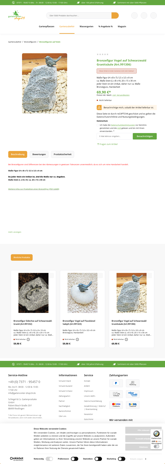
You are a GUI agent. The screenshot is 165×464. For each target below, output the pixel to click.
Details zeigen (136, 459)
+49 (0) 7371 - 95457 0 (24, 382)
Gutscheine (88, 419)
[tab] (17, 154)
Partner (62, 401)
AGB (119, 128)
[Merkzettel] (134, 15)
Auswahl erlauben (143, 439)
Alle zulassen (144, 430)
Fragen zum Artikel (109, 144)
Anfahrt (87, 386)
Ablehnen (143, 447)
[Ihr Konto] (153, 15)
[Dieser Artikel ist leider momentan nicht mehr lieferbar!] (28, 339)
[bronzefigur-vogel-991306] (44, 83)
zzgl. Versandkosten (121, 95)
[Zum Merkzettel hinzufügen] (75, 58)
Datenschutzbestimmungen (123, 125)
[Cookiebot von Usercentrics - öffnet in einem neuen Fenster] (16, 459)
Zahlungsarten (64, 396)
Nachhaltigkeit (64, 406)
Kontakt (87, 381)
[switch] (74, 459)
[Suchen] (115, 15)
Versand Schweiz (65, 391)
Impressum (88, 391)
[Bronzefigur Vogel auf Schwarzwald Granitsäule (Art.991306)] (131, 309)
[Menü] (160, 430)
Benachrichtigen (145, 136)
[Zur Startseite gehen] (25, 15)
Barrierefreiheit (65, 411)
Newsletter (88, 414)
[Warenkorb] (144, 15)
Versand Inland (65, 381)
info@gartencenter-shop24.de (22, 393)
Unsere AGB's (89, 396)
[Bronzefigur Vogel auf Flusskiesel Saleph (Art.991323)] (82, 309)
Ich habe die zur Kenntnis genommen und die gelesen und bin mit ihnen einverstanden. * (123, 128)
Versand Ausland (65, 386)
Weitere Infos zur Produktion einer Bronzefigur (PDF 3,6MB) (33, 189)
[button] (14, 232)
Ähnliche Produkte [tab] (22, 257)
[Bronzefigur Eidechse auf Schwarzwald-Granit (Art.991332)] (33, 309)
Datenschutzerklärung (93, 401)
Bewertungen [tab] (39, 154)
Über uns (62, 416)
